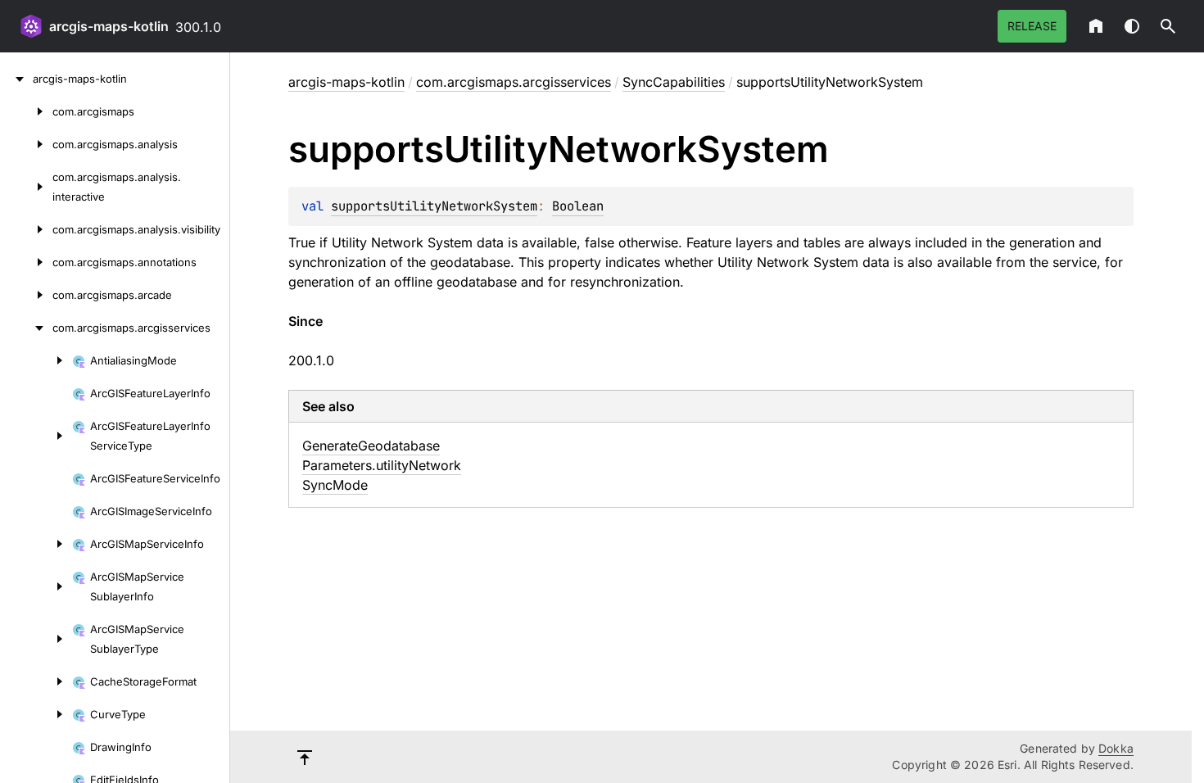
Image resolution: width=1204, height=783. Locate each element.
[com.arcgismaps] (26, 111)
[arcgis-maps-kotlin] (16, 78)
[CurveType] (36, 714)
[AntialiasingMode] (36, 360)
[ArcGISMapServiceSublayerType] (36, 639)
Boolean (578, 206)
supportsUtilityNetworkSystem (434, 206)
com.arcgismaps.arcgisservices (513, 82)
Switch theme (1132, 26)
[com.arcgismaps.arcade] (26, 294)
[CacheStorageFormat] (36, 681)
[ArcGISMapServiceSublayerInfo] (36, 586)
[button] (1168, 26)
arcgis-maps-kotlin (109, 26)
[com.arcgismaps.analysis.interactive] (26, 187)
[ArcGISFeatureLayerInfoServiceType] (36, 436)
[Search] (1168, 26)
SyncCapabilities (673, 82)
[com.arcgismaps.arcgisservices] (26, 327)
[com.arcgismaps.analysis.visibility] (26, 229)
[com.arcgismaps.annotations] (26, 262)
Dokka (1116, 748)
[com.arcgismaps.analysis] (26, 144)
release (1032, 26)
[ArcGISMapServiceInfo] (36, 543)
